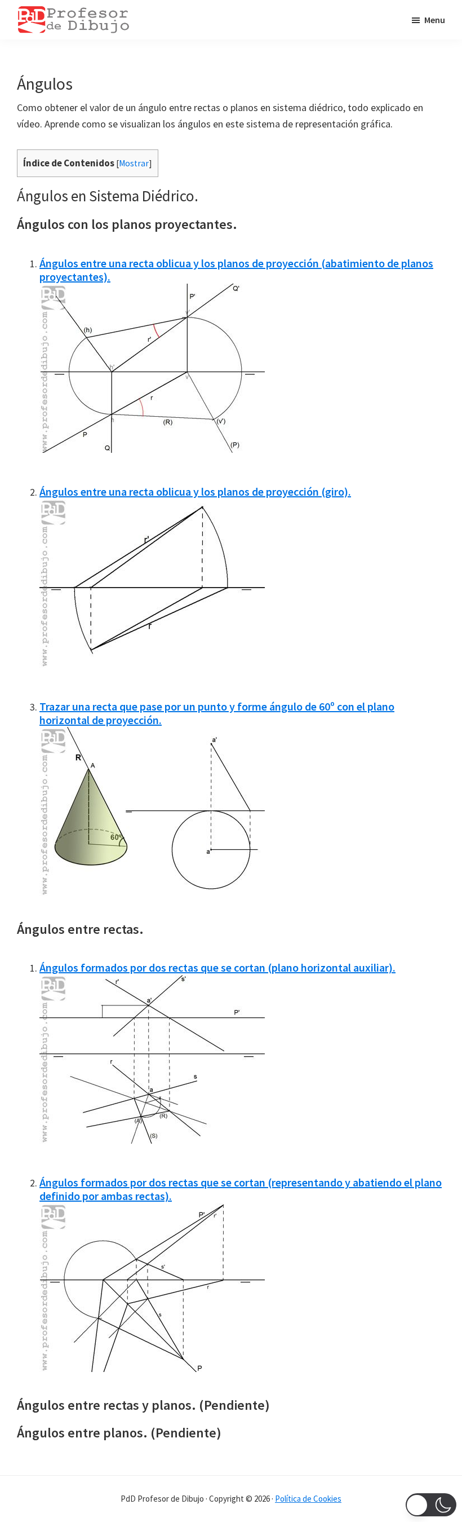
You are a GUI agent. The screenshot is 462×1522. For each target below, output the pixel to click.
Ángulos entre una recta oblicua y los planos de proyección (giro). (195, 491)
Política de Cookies (308, 1498)
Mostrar (134, 163)
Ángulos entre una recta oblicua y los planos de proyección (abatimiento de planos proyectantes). (236, 270)
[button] (431, 1504)
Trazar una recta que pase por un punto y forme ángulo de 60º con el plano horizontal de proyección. (216, 713)
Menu (434, 19)
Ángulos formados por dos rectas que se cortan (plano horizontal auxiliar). (217, 967)
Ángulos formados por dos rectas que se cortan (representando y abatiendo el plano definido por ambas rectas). (240, 1189)
